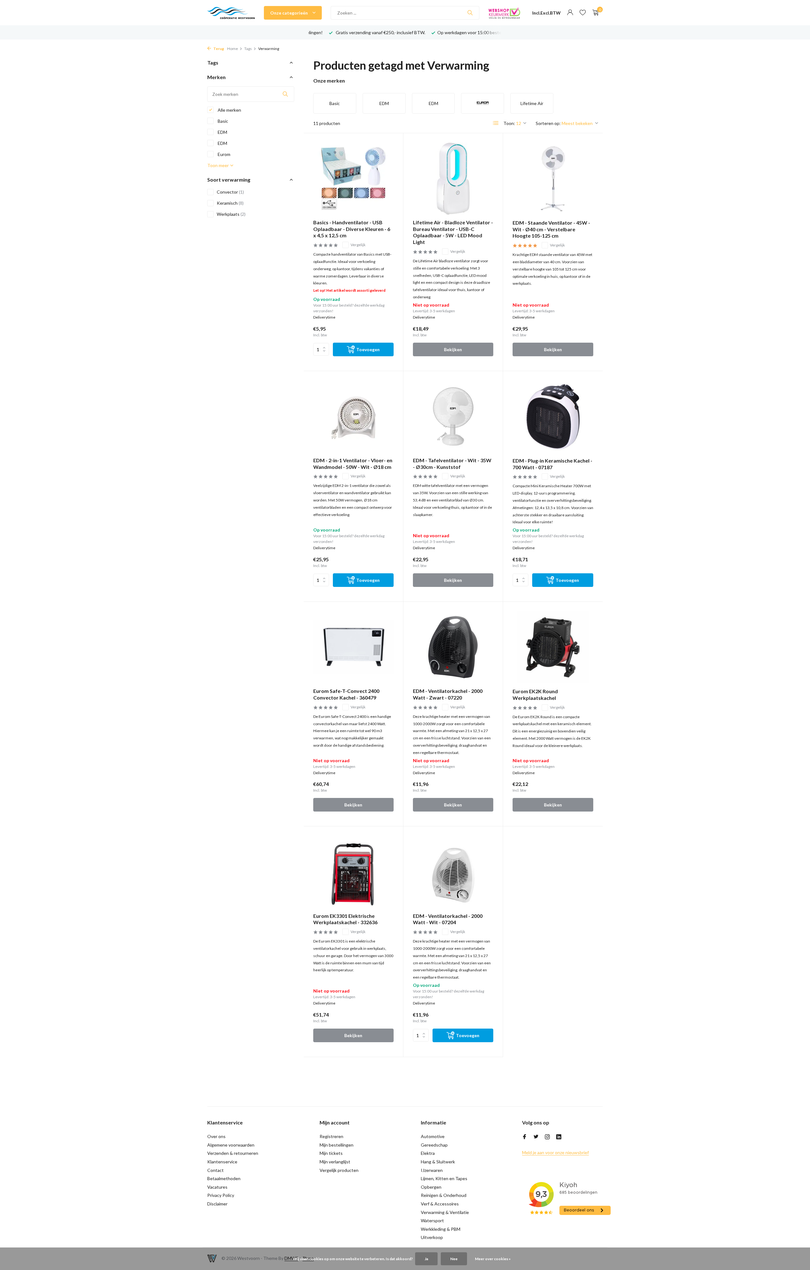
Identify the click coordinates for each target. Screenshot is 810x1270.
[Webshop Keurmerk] (504, 12)
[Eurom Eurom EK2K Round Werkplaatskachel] (553, 647)
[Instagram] (547, 1137)
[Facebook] (524, 1137)
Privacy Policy (220, 1195)
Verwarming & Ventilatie (445, 1212)
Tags (248, 48)
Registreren (331, 1136)
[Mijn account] (570, 12)
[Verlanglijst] (582, 12)
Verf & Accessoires (440, 1203)
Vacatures (217, 1187)
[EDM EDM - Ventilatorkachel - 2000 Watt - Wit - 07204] (453, 872)
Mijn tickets (331, 1153)
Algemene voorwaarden (230, 1145)
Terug (218, 48)
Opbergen (431, 1187)
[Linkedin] (558, 1137)
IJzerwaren (432, 1170)
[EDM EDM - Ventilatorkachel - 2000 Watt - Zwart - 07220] (453, 647)
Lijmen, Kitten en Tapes (444, 1178)
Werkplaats (231, 214)
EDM (222, 132)
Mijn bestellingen (336, 1145)
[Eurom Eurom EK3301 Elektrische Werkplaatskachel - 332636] (353, 872)
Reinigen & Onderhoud (443, 1195)
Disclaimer (217, 1203)
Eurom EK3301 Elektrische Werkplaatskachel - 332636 (345, 919)
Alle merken (229, 110)
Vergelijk (358, 244)
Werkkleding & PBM (440, 1229)
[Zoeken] (470, 12)
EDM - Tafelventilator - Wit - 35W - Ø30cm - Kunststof (452, 463)
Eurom (223, 154)
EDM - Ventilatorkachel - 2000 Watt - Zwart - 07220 (448, 694)
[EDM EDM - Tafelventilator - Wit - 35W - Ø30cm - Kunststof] (453, 416)
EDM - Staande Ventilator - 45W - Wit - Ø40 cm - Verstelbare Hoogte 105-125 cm (551, 229)
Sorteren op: (548, 123)
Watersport (432, 1220)
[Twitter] (536, 1137)
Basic (222, 121)
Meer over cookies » (493, 1258)
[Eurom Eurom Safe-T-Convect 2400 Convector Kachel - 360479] (353, 647)
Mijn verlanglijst (335, 1161)
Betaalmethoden (223, 1178)
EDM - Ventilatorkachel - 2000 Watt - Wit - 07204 (448, 919)
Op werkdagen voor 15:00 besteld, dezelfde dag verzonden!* (400, 32)
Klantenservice (222, 1161)
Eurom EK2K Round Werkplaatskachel (535, 694)
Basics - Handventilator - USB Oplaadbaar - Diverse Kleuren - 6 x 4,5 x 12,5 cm (351, 229)
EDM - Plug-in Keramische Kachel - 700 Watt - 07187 (552, 464)
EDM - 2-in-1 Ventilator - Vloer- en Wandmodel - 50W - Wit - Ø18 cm (352, 463)
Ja (426, 1258)
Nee (454, 1258)
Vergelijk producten (339, 1170)
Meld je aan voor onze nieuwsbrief (555, 1152)
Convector (230, 192)
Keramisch (230, 203)
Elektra (428, 1153)
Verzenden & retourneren (232, 1153)
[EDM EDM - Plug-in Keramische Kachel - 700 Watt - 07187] (553, 417)
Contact (215, 1170)
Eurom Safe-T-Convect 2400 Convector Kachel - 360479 (346, 694)
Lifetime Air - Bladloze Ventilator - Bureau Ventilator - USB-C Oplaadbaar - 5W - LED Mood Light (453, 232)
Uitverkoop (432, 1237)
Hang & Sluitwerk (438, 1161)
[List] (496, 123)
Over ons (216, 1136)
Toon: (509, 123)
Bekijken (453, 349)
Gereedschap (434, 1145)
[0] (594, 12)
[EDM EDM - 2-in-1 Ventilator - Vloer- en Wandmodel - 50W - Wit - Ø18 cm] (353, 416)
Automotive (433, 1136)
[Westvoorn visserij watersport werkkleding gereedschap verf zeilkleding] (231, 12)
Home (232, 48)
